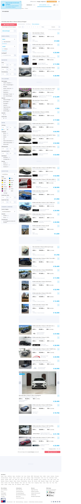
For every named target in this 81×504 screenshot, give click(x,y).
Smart (32, 482)
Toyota (2, 484)
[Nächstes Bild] (58, 383)
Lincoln (54, 479)
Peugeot (57, 481)
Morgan (47, 481)
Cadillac (44, 476)
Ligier (51, 479)
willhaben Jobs (33, 494)
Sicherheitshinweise (19, 491)
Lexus (48, 479)
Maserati (7, 481)
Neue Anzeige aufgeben (52, 1)
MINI (39, 481)
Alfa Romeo (10, 476)
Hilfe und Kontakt (19, 489)
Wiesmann (19, 484)
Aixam (5, 476)
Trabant (5, 484)
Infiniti (10, 479)
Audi (22, 476)
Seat (26, 482)
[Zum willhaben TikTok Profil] (53, 501)
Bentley (28, 476)
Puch (9, 482)
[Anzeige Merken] (58, 33)
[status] (11, 5)
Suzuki (44, 482)
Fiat (45, 477)
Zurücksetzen (4, 43)
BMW (32, 476)
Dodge (32, 477)
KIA (26, 479)
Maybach (11, 481)
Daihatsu (28, 477)
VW (15, 484)
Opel (54, 481)
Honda (56, 477)
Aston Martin (18, 476)
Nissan (50, 481)
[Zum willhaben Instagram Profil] (51, 501)
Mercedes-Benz (24, 481)
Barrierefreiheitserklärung (20, 494)
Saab (24, 482)
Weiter (43, 26)
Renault (12, 482)
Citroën (14, 477)
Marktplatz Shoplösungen (35, 496)
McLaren (18, 481)
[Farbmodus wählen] (59, 1)
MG (32, 481)
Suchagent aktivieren (53, 451)
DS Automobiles (37, 477)
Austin (25, 476)
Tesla (53, 482)
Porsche (6, 482)
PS (3, 129)
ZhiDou (23, 484)
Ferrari (42, 477)
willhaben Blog (3, 494)
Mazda (15, 481)
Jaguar (22, 479)
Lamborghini (36, 479)
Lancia (40, 479)
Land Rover (44, 479)
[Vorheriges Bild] (20, 383)
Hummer (2, 479)
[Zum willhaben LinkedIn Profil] (57, 501)
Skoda (29, 482)
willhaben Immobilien (35, 491)
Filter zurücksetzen (35, 24)
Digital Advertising (34, 489)
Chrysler (10, 477)
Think (56, 482)
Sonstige (27, 484)
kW (7, 129)
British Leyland (36, 476)
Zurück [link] (19, 26)
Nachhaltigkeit (3, 493)
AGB (14, 501)
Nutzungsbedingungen (20, 493)
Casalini (48, 476)
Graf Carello (51, 477)
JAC (18, 479)
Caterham (52, 476)
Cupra (22, 477)
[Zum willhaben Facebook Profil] (59, 501)
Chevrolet (57, 476)
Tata (50, 482)
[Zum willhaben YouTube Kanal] (55, 501)
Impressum (26, 501)
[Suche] (15, 55)
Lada (32, 479)
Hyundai (6, 479)
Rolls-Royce (17, 482)
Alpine (14, 476)
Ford (47, 477)
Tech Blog (2, 496)
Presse (2, 491)
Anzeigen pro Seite (52, 448)
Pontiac (2, 482)
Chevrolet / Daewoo (4, 477)
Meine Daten (18, 496)
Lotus (58, 479)
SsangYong (37, 482)
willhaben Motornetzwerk (35, 493)
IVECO (16, 479)
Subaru (41, 482)
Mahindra (2, 481)
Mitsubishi (43, 481)
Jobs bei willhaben (4, 489)
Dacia (25, 477)
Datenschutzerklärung (20, 498)
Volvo (13, 484)
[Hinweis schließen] (20, 2)
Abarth (2, 476)
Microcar (35, 481)
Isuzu (13, 479)
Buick (41, 476)
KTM (29, 479)
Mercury (29, 481)
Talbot (47, 482)
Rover (21, 482)
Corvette (18, 477)
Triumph (9, 484)
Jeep (24, 479)
